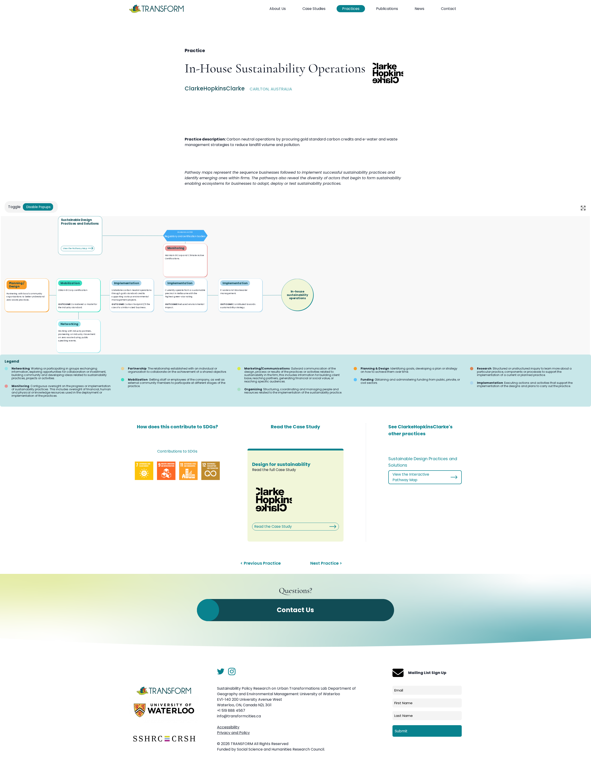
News (419, 8)
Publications (387, 8)
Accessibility (228, 727)
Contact (448, 8)
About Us (277, 8)
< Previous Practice (260, 563)
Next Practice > (326, 563)
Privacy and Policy (233, 732)
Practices (350, 8)
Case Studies (314, 8)
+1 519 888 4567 (231, 710)
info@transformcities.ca (239, 716)
